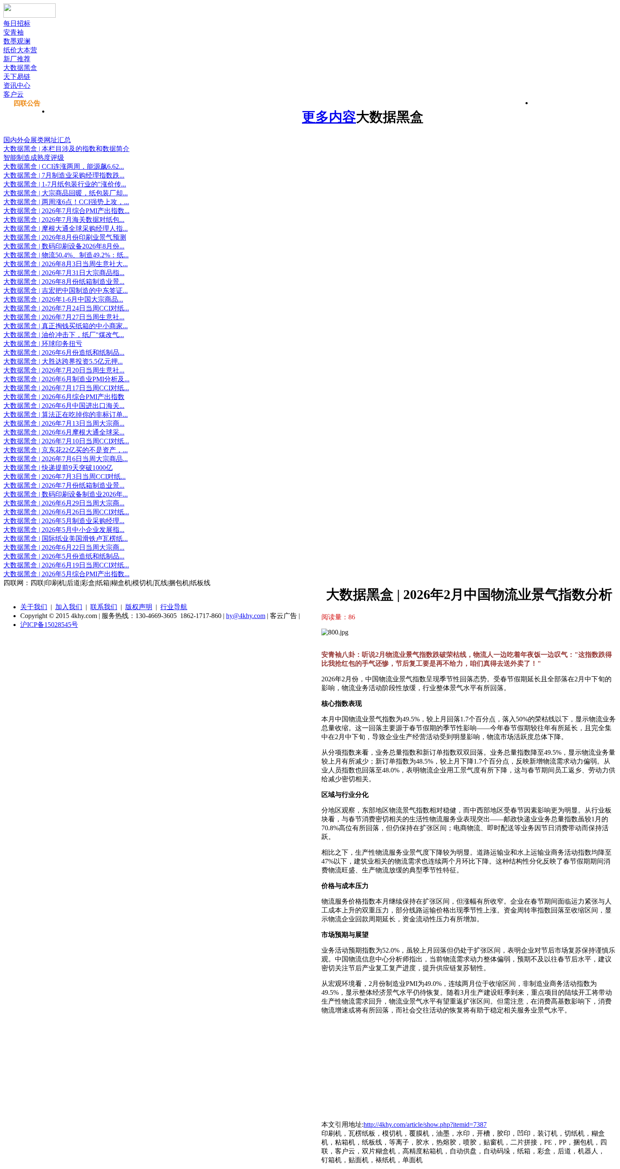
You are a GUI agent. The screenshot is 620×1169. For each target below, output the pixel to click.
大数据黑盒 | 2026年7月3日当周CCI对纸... (64, 476)
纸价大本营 (20, 50)
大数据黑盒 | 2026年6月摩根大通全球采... (63, 432)
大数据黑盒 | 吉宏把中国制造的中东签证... (65, 290)
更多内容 (329, 116)
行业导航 (173, 606)
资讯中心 (16, 85)
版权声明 (138, 606)
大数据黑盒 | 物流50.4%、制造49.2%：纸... (66, 255)
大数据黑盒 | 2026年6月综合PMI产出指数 (63, 396)
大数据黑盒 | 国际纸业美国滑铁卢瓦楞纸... (65, 538)
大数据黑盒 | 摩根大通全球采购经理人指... (65, 228)
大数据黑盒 (20, 67)
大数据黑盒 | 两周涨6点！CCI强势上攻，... (66, 201)
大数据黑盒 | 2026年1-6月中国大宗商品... (63, 299)
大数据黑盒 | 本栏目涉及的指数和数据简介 (66, 148)
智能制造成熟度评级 (33, 157)
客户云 (13, 94)
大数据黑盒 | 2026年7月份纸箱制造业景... (63, 485)
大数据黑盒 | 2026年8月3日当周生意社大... (65, 263)
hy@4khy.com (245, 615)
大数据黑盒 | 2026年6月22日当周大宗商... (63, 547)
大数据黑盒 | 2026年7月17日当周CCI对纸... (66, 387)
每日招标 (16, 23)
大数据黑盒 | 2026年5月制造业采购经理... (63, 520)
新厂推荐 (16, 58)
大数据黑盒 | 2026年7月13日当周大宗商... (63, 423)
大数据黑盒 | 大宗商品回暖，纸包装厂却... (65, 193)
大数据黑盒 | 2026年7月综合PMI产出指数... (66, 210)
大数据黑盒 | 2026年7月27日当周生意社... (63, 317)
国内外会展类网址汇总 (37, 139)
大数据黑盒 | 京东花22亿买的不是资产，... (65, 450)
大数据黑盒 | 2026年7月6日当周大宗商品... (65, 458)
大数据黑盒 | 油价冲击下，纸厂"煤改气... (63, 334)
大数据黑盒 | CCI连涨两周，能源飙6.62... (63, 166)
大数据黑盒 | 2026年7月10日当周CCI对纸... (66, 441)
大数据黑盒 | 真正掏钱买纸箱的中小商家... (65, 325)
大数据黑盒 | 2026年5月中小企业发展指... (63, 529)
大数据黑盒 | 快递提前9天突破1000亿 (58, 467)
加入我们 (68, 606)
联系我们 (103, 606)
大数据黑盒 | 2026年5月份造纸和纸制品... (63, 556)
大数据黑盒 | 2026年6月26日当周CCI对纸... (66, 512)
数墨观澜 (16, 41)
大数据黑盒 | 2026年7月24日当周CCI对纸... (66, 308)
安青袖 (13, 32)
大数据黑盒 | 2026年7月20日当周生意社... (63, 370)
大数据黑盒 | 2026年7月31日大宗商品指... (63, 272)
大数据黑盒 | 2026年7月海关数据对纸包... (63, 219)
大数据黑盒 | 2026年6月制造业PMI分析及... (66, 379)
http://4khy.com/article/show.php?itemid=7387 (425, 1124)
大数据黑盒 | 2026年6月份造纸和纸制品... (63, 352)
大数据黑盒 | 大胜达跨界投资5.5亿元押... (63, 361)
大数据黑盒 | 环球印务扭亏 (42, 343)
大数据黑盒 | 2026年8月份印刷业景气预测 (64, 237)
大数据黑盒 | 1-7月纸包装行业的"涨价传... (64, 184)
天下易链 (16, 76)
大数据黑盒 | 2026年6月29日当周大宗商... (63, 503)
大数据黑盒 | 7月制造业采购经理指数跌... (63, 175)
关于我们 (33, 606)
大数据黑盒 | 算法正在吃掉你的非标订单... (65, 414)
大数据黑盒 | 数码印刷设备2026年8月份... (63, 246)
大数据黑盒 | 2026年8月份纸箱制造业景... (63, 281)
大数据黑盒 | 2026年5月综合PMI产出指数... (66, 574)
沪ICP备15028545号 (49, 624)
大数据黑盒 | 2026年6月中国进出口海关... (63, 405)
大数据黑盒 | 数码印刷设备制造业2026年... (65, 494)
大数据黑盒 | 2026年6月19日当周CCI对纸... (66, 565)
